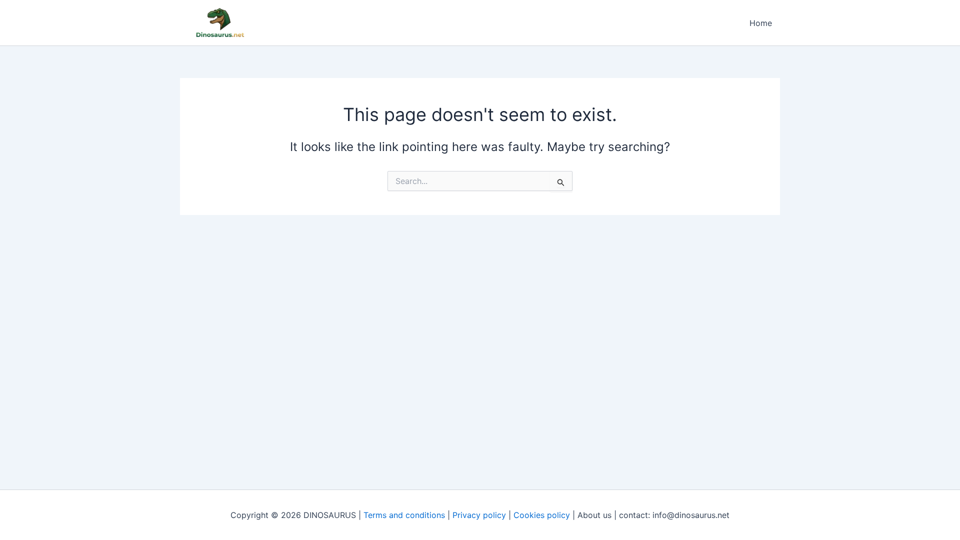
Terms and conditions (404, 515)
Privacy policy (479, 515)
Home (761, 23)
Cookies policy (542, 515)
